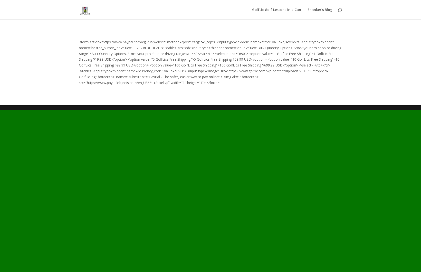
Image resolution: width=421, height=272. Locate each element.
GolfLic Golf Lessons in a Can (276, 10)
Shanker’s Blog (319, 10)
